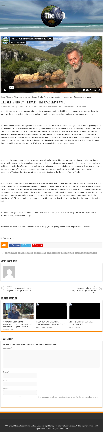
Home (3, 97)
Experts (10, 97)
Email (6, 380)
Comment (7, 348)
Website (6, 389)
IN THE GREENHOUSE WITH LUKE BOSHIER (82, 323)
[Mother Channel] (51, 16)
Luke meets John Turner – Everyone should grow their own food (83, 289)
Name (6, 372)
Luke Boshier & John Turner (38, 97)
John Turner (40, 253)
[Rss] (52, 422)
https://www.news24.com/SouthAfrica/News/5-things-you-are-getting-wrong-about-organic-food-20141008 (47, 227)
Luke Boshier (54, 253)
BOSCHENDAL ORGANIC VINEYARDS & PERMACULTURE (50, 323)
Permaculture (20, 97)
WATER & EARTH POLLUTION (86, 253)
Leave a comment (68, 107)
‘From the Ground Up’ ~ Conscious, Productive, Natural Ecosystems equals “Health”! (17, 324)
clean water (11, 253)
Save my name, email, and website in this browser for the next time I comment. (68, 397)
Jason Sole (6, 107)
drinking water (26, 253)
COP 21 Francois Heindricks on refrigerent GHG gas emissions (18, 288)
